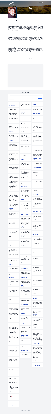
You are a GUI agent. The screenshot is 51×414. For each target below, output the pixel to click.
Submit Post (40, 98)
